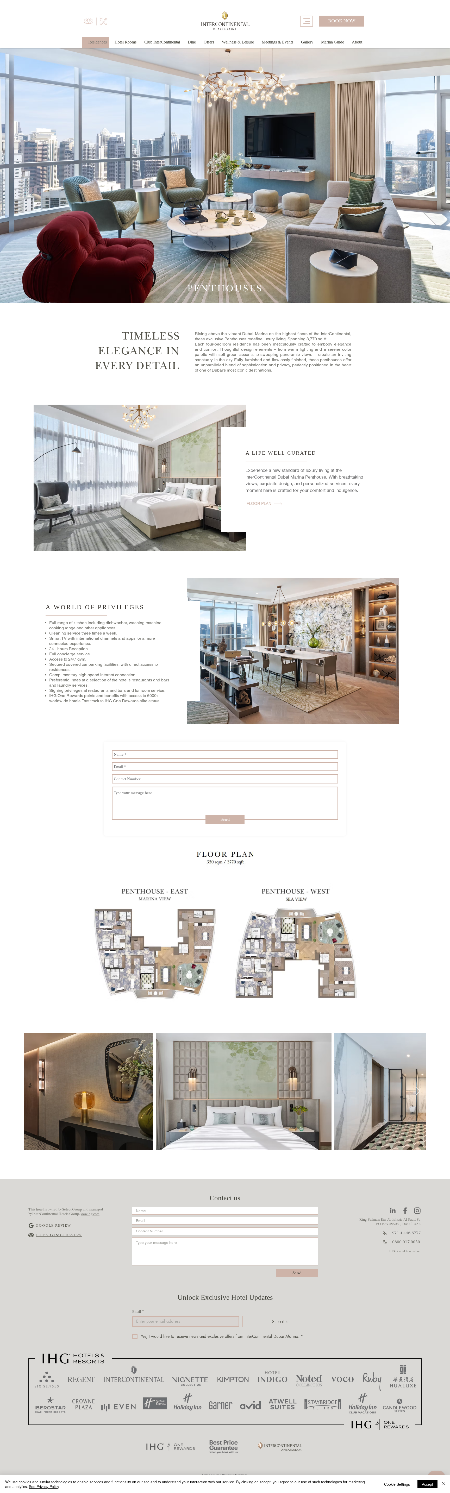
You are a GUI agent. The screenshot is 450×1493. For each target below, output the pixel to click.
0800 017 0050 (406, 1242)
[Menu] (306, 21)
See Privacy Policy (44, 1486)
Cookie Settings (397, 1484)
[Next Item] (417, 1091)
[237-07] (405, 1210)
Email (138, 1312)
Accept (427, 1484)
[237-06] (392, 1210)
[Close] (444, 1484)
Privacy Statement (234, 1475)
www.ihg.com (90, 1214)
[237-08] (417, 1210)
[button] (357, 42)
